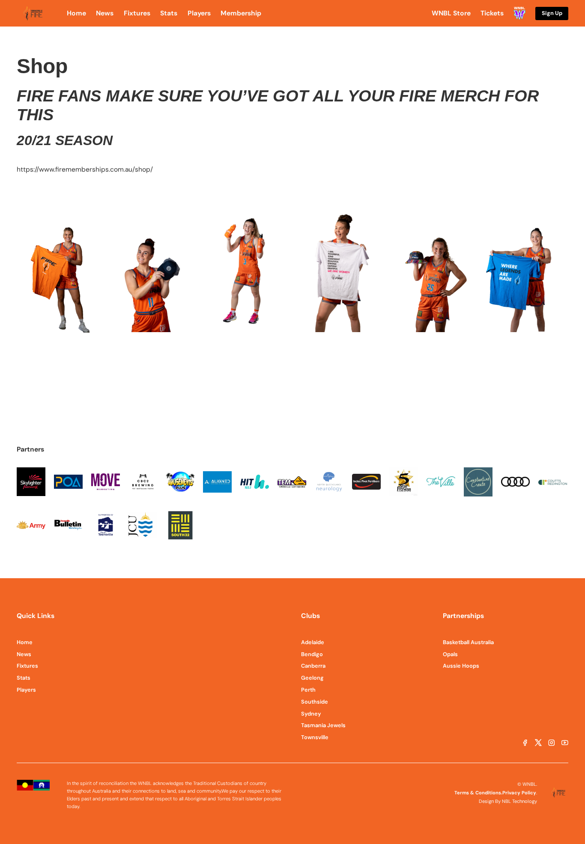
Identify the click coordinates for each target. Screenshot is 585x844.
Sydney (311, 713)
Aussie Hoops (461, 665)
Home (25, 642)
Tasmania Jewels (323, 725)
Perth (308, 689)
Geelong (312, 677)
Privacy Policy (519, 793)
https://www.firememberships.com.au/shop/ (85, 169)
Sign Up (552, 13)
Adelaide (312, 642)
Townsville (314, 737)
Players (26, 689)
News (24, 654)
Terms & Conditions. (478, 793)
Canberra (313, 665)
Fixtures (27, 665)
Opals (450, 654)
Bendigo (312, 654)
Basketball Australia (468, 642)
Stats (23, 677)
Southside (314, 701)
